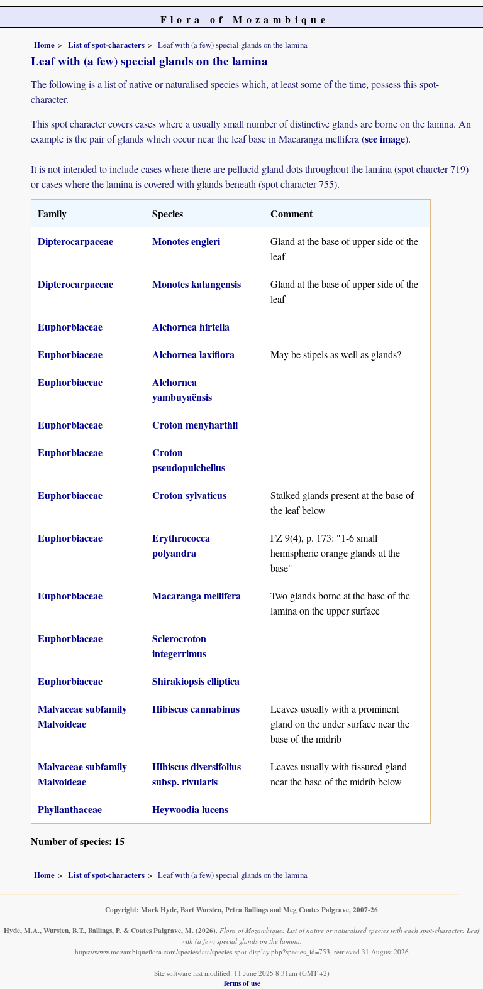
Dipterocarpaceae (75, 241)
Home (44, 44)
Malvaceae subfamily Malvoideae (82, 716)
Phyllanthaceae (70, 809)
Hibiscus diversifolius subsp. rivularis (196, 774)
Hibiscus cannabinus (196, 708)
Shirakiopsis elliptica (196, 681)
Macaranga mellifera (196, 595)
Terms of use (241, 983)
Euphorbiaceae (70, 326)
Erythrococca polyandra (181, 545)
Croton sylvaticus (189, 495)
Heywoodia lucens (190, 809)
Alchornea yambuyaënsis (182, 389)
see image (385, 138)
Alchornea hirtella (191, 326)
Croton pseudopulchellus (188, 459)
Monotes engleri (186, 241)
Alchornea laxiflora (193, 354)
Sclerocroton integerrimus (179, 645)
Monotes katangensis (196, 283)
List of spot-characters (106, 44)
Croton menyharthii (195, 424)
